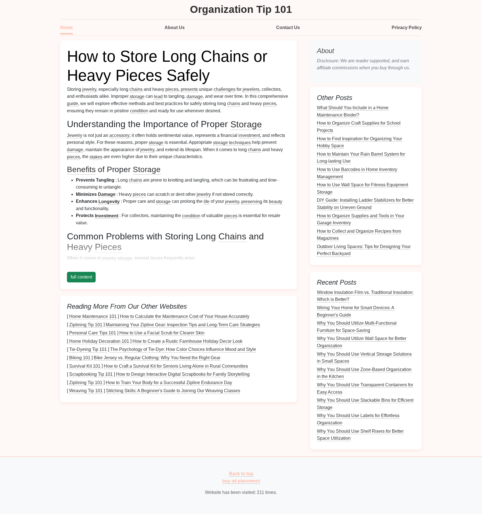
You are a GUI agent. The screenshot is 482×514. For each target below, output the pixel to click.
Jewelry (74, 135)
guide (72, 103)
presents (189, 89)
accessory (119, 135)
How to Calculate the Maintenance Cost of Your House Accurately (184, 316)
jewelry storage (117, 258)
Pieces (108, 247)
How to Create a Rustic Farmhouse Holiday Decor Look (187, 341)
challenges (224, 89)
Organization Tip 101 (241, 9)
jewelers (251, 89)
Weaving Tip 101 (86, 390)
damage (195, 96)
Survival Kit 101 (84, 365)
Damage (106, 194)
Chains (232, 236)
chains (136, 89)
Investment (106, 215)
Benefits (81, 169)
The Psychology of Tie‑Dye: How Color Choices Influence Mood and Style (183, 349)
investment (249, 135)
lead (158, 96)
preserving (251, 201)
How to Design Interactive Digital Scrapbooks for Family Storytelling (183, 374)
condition (139, 110)
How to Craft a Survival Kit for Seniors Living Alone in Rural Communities (176, 365)
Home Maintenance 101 (93, 316)
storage (137, 96)
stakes (96, 156)
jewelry (89, 89)
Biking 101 (79, 357)
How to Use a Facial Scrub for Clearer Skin (161, 332)
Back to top (241, 473)
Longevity (109, 201)
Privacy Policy (407, 27)
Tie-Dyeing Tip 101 (88, 349)
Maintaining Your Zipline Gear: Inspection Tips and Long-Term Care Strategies (183, 324)
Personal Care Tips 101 (92, 332)
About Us (175, 27)
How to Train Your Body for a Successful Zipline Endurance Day (169, 382)
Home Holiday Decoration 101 (99, 341)
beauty (275, 201)
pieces (172, 89)
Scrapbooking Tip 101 (91, 374)
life (206, 201)
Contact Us (288, 27)
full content (81, 277)
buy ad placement (241, 480)
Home (66, 27)
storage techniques (232, 142)
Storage (246, 124)
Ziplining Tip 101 (85, 324)
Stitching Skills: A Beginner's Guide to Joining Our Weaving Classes (173, 390)
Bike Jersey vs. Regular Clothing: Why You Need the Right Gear (157, 357)
